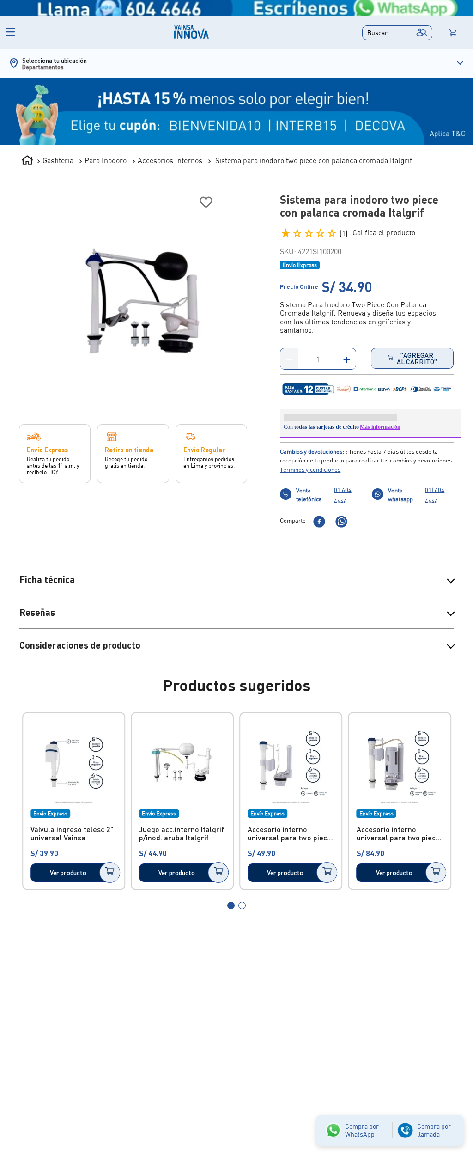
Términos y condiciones (310, 476)
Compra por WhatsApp (362, 1130)
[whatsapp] (341, 529)
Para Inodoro (106, 160)
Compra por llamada (434, 1130)
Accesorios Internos (170, 160)
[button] (397, 33)
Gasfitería (57, 160)
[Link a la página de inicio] (27, 161)
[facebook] (319, 529)
